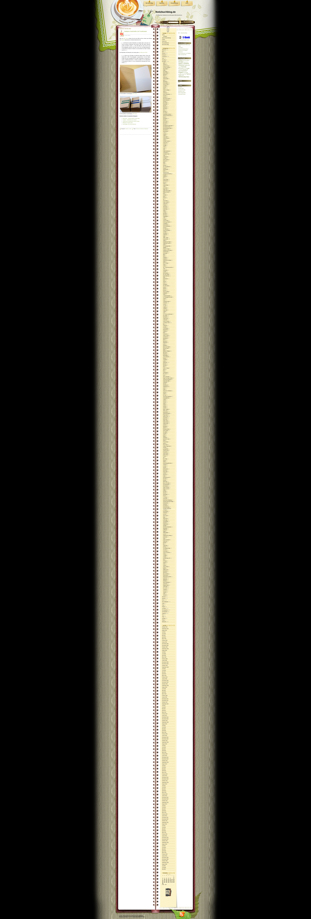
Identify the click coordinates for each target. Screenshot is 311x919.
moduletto (165, 359)
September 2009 (165, 862)
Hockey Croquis (166, 248)
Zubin (164, 593)
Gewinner (181, 65)
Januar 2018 (164, 697)
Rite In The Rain (166, 483)
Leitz (164, 312)
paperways (165, 419)
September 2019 (165, 667)
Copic (164, 155)
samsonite (165, 498)
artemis (164, 87)
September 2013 (165, 782)
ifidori (164, 254)
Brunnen (164, 124)
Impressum (161, 3)
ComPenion (165, 152)
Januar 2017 (164, 715)
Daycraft (165, 160)
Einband (163, 53)
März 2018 (164, 693)
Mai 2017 (164, 708)
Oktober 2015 (164, 740)
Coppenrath (165, 156)
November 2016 (165, 718)
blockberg (165, 108)
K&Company (165, 273)
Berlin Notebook (166, 99)
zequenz (165, 592)
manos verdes (166, 335)
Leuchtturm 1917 (166, 322)
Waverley (165, 572)
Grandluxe (165, 233)
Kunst (185, 68)
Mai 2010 (164, 849)
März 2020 (164, 657)
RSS (179, 32)
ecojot (164, 186)
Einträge (181, 88)
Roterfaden (165, 494)
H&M (164, 236)
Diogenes (165, 176)
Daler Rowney (166, 159)
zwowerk (165, 595)
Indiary (164, 261)
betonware (165, 104)
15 (173, 879)
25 (166, 882)
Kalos (164, 277)
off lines (164, 392)
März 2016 (164, 732)
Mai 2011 (164, 829)
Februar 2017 (164, 713)
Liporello (164, 326)
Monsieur (165, 365)
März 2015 (164, 752)
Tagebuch (164, 613)
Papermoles (165, 414)
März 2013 (164, 792)
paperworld (184, 71)
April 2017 (164, 710)
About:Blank (165, 68)
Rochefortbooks (166, 484)
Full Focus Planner (166, 221)
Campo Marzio (166, 138)
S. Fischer (165, 497)
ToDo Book (165, 551)
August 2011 (164, 824)
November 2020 (165, 645)
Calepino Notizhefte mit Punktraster (135, 31)
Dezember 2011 (165, 817)
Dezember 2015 (165, 737)
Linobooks (165, 325)
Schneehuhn (165, 502)
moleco (164, 361)
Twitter (179, 75)
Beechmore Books (166, 98)
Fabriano (165, 204)
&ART (164, 63)
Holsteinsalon (165, 251)
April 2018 (164, 692)
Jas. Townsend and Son (168, 267)
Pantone (164, 406)
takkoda (164, 542)
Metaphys (165, 345)
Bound (164, 117)
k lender (164, 271)
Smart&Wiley (165, 521)
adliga (164, 70)
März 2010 (164, 852)
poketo (164, 443)
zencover (165, 590)
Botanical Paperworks (167, 115)
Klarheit (164, 288)
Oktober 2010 (164, 840)
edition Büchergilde (166, 190)
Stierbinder (165, 528)
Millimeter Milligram (166, 351)
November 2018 (165, 682)
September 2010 (165, 842)
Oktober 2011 (164, 820)
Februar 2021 (164, 640)
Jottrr (164, 268)
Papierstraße (165, 423)
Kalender (164, 598)
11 (166, 879)
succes (164, 534)
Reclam (164, 467)
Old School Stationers (167, 396)
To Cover (165, 549)
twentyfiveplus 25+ (166, 558)
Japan (179, 66)
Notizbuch (185, 69)
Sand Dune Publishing (167, 500)
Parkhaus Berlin (166, 429)
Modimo (164, 358)
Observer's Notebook (167, 390)
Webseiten (164, 621)
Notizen (179, 71)
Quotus (164, 460)
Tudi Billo (165, 555)
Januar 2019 (164, 678)
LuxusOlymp (165, 328)
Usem (164, 563)
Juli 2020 (164, 652)
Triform (164, 553)
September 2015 (165, 742)
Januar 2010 (164, 855)
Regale (163, 606)
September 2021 (165, 628)
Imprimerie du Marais (167, 260)
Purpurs (164, 456)
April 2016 (164, 730)
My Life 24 (165, 373)
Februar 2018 (164, 695)
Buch (163, 51)
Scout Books (165, 511)
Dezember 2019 (165, 662)
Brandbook (165, 118)
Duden (164, 183)
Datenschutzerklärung (166, 37)
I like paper (165, 253)
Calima (164, 135)
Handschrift (187, 65)
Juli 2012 (164, 805)
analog (180, 60)
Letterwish (165, 319)
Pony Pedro (165, 444)
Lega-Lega (165, 309)
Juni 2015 (164, 747)
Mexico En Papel (166, 346)
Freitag (164, 219)
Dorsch (164, 182)
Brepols (164, 119)
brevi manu (165, 121)
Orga (163, 605)
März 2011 (164, 832)
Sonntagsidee (164, 611)
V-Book (164, 565)
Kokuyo (164, 290)
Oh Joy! (164, 395)
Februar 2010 (164, 854)
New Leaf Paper (166, 376)
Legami (164, 311)
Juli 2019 (164, 668)
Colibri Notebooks (166, 151)
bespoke (165, 101)
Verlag (163, 620)
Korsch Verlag (166, 291)
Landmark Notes (166, 301)
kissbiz (164, 287)
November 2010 (165, 839)
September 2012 (165, 802)
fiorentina (165, 213)
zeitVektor (165, 589)
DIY (164, 177)
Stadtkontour (165, 524)
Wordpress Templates (123, 916)
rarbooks (165, 464)
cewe (164, 148)
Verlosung (182, 77)
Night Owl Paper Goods (167, 378)
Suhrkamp (165, 536)
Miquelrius (165, 353)
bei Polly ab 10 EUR (143, 52)
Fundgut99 (165, 223)
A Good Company (166, 67)
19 (168, 880)
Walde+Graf (165, 569)
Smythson (165, 522)
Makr (164, 332)
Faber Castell (165, 202)
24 (164, 882)
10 (164, 879)
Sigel (164, 517)
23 (162, 882)
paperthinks (165, 417)
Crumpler (165, 158)
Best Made (165, 102)
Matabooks (165, 342)
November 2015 (165, 738)
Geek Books (165, 224)
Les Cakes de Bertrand (167, 314)
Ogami (164, 393)
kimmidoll (165, 284)
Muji (164, 370)
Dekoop (164, 165)
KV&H (164, 294)
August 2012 (164, 804)
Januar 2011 (164, 835)
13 (170, 879)
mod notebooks (166, 356)
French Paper (166, 220)
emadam (165, 194)
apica (164, 80)
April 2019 (164, 673)
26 (168, 882)
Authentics (165, 92)
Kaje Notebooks (166, 275)
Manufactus (165, 338)
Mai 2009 (164, 869)
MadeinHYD (165, 329)
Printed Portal (165, 450)
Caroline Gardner (166, 141)
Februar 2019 (164, 677)
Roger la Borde (166, 487)
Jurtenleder (165, 270)
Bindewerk (165, 107)
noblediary (165, 382)
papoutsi (164, 424)
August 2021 (164, 630)
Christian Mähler (127, 35)
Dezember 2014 (165, 757)
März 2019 (164, 675)
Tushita (164, 556)
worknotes (165, 583)
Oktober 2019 (164, 665)
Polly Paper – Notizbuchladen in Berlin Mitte (131, 118)
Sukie (164, 538)
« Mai (163, 884)
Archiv (187, 3)
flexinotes (165, 214)
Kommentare (181, 89)
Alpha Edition (165, 72)
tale (163, 543)
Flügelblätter (165, 216)
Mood (164, 366)
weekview (165, 578)
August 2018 (164, 687)
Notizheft (142, 128)
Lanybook (165, 302)
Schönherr (165, 504)
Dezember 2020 (165, 643)
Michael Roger (166, 348)
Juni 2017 (164, 707)
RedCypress (165, 468)
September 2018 (165, 685)
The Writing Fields (166, 548)
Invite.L (164, 264)
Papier (180, 72)
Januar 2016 (164, 735)
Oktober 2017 (164, 702)
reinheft (164, 473)
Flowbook (164, 54)
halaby (164, 240)
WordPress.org (181, 91)
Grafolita (164, 231)
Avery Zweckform (166, 94)
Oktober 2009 (164, 860)
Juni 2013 (164, 787)
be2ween (165, 97)
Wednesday (165, 575)
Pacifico (164, 402)
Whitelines (165, 580)
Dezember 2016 (165, 717)
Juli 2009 (164, 865)
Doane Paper (165, 179)
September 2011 (165, 822)
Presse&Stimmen (174, 3)
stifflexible (165, 529)
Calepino (123, 39)
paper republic (166, 409)
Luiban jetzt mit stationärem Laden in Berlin (131, 121)
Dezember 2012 (165, 797)
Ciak (164, 149)
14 (171, 879)
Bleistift (183, 60)
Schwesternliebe (166, 507)
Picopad (164, 433)
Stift (185, 74)
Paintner (164, 404)
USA (183, 75)
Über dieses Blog (149, 3)
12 (168, 879)
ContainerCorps (166, 153)
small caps (165, 519)
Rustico (164, 495)
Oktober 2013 (164, 780)
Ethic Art (164, 197)
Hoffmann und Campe (167, 250)
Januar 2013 (164, 795)
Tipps (163, 616)
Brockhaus (165, 122)
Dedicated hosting (181, 94)
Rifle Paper (165, 481)
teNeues (164, 546)
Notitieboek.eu (166, 386)
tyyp (164, 559)
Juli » (166, 884)
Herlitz (164, 244)
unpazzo (165, 562)
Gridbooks (165, 234)
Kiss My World (166, 285)
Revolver (165, 478)
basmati (164, 95)
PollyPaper (146, 128)
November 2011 (165, 819)
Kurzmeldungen (165, 601)
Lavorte (164, 304)
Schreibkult (165, 505)
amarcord (165, 77)
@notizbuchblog (184, 32)
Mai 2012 (164, 809)
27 (170, 882)
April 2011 (164, 830)
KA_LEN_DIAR (166, 274)
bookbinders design (167, 114)
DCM (164, 163)
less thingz (165, 315)
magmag (165, 331)
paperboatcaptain (166, 413)
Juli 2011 (163, 825)
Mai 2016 (164, 728)
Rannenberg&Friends (167, 463)
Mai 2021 (164, 635)
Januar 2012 (164, 815)
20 (170, 880)
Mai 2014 (164, 768)
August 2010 (164, 844)
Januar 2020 (164, 660)
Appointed (165, 81)
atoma (164, 91)
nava (164, 375)
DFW (164, 170)
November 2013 (165, 778)
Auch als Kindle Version (184, 39)
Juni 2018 (164, 688)
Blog (186, 60)
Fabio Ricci (165, 203)
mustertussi (165, 372)
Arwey (164, 88)
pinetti (164, 434)
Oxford (164, 400)
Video (187, 77)
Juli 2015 (164, 745)
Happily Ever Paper (167, 241)
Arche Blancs (165, 82)
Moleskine (165, 362)
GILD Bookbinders (166, 226)
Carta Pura (165, 142)
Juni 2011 (164, 827)
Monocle (164, 363)
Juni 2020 (164, 653)
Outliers (164, 399)
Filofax (164, 210)
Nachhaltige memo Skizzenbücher (129, 124)
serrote (164, 514)
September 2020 (165, 648)
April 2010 (164, 850)
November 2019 (165, 663)
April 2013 (164, 790)
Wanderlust (165, 570)
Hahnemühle (165, 238)
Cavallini (164, 145)
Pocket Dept (165, 441)
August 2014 (164, 763)
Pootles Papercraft (166, 446)
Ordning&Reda (166, 397)
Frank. (164, 217)
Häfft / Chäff (165, 237)
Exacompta (165, 200)
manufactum (165, 336)
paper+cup (165, 410)
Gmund (164, 227)
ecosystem (165, 187)
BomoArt (165, 111)
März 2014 (164, 772)
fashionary (165, 206)
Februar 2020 (164, 658)
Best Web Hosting (137, 916)
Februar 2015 (164, 753)
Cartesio (164, 143)
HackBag (164, 59)
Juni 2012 (164, 807)
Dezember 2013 (165, 777)
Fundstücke (164, 56)
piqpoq (164, 436)
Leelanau (165, 308)
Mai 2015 (164, 748)
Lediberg (165, 307)
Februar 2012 (164, 814)
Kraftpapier (165, 292)
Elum (164, 193)
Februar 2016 (164, 733)
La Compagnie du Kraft (167, 297)
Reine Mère (165, 471)
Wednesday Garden (167, 576)
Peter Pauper (165, 430)
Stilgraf (164, 531)
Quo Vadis (165, 458)
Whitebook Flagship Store (128, 122)
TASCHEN (165, 545)
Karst (164, 280)
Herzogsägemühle (166, 246)
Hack (163, 58)
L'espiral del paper (166, 295)
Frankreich (138, 128)
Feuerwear (165, 207)
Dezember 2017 (165, 698)
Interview (164, 596)
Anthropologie (165, 78)
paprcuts (165, 427)
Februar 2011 (164, 834)
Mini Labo (165, 352)
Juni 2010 (164, 847)
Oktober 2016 (164, 720)
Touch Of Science (166, 552)
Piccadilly (165, 431)
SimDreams (165, 518)
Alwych (164, 75)
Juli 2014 (164, 765)
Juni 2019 (164, 670)
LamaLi (164, 298)
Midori (164, 349)
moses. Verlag (166, 368)
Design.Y (165, 168)
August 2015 (164, 743)
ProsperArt (165, 451)
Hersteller (164, 61)
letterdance (165, 316)
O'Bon (164, 389)
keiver (164, 282)
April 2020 (164, 655)
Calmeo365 (165, 136)
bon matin (165, 112)
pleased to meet (166, 439)
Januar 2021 (164, 642)
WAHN (164, 568)
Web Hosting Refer (182, 92)
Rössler (164, 492)
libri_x (164, 324)
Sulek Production (166, 539)
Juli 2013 (164, 785)
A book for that (166, 65)
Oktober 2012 (164, 800)
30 (162, 883)
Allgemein (164, 49)
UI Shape (165, 560)
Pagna (164, 403)
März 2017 (164, 712)
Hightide (164, 247)
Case (143, 916)
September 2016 (165, 722)
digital (180, 63)
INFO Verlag (165, 263)
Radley (164, 461)
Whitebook (165, 579)
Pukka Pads (165, 454)
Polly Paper (126, 38)
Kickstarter (181, 68)
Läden (130, 128)
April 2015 (164, 750)
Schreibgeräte (165, 610)
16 (162, 880)
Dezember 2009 (165, 857)
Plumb (164, 440)
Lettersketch (165, 318)
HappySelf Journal (166, 243)
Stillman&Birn (165, 532)
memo (164, 343)
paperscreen (165, 416)
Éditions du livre (166, 192)
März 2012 (164, 812)
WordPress (141, 915)
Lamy (164, 299)
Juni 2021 (164, 633)
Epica (164, 196)
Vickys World (165, 566)
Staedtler (165, 525)
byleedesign (165, 131)
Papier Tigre (165, 420)
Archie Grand (165, 84)
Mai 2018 (164, 690)
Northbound (165, 385)
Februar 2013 (164, 794)
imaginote (165, 258)
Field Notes (165, 209)
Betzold (164, 105)
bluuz (164, 109)
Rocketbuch (165, 485)
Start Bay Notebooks (167, 526)
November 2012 (165, 798)
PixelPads (165, 437)
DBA (164, 162)
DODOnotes (165, 180)
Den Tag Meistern (166, 166)
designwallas (165, 169)
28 (171, 882)
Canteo (164, 139)
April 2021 (164, 637)
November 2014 (165, 758)
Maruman (165, 341)
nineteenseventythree (167, 379)
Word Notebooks (166, 582)
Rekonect (165, 474)
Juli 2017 (164, 705)
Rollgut (164, 490)
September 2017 (165, 703)
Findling (164, 211)
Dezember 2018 (165, 680)
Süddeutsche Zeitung (167, 535)
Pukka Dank (165, 453)
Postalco (165, 447)
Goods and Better (166, 230)
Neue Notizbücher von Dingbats (184, 53)
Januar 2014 (164, 775)
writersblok (165, 586)
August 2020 (164, 650)
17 (164, 880)
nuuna (164, 387)
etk (163, 199)
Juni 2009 (164, 867)
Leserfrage (180, 69)
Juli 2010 (164, 845)
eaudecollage (165, 185)
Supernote (165, 541)
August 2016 (164, 723)
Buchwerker (165, 129)
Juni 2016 (164, 727)
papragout (165, 426)
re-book (164, 466)
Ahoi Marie (165, 71)
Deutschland (186, 62)
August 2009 (164, 864)
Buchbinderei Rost (166, 126)
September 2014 (165, 762)
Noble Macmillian (166, 380)
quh (164, 457)
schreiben (164, 608)
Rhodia (164, 480)
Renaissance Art (166, 477)
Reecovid (165, 470)
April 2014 (164, 770)
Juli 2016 (164, 725)
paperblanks (165, 412)
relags (164, 475)
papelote (164, 407)
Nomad (164, 383)
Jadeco (164, 265)
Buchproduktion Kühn (167, 128)
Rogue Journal (166, 488)
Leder (188, 68)
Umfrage (163, 618)
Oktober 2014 (164, 760)
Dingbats (165, 175)
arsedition (165, 85)
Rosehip (164, 491)
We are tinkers (166, 573)
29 (173, 882)
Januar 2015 (164, 755)
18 (166, 880)
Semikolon (165, 512)
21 (171, 880)
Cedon (164, 146)
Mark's (164, 339)
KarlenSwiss (165, 278)
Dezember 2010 (165, 837)
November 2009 (165, 859)
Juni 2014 (164, 767)
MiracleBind (165, 355)
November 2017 (165, 700)
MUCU (164, 369)
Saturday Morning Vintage (168, 501)
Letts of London (166, 321)
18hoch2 (165, 64)
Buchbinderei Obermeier (168, 125)
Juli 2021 (164, 632)
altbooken (165, 74)
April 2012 (164, 810)
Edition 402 (165, 189)
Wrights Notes (166, 585)
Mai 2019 (164, 672)
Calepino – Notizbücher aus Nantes (130, 119)
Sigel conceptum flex (182, 54)
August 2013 (164, 783)
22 (173, 880)
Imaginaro (165, 257)
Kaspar (164, 281)
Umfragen (165, 36)
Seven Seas (165, 515)
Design (180, 62)
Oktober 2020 (164, 647)
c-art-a (164, 132)
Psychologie (185, 72)
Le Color (164, 305)
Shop (183, 74)
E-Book (163, 39)
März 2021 (164, 638)
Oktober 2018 (164, 683)
